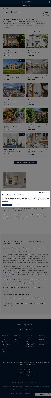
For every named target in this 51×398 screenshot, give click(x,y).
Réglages (16, 204)
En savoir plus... (5, 201)
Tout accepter (7, 204)
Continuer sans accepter (43, 192)
